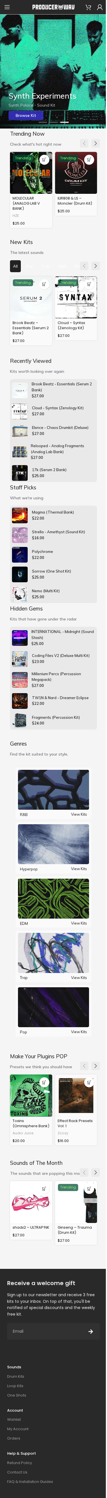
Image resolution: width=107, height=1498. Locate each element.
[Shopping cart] (88, 7)
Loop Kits (15, 1386)
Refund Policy (19, 1463)
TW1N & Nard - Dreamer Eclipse (60, 697)
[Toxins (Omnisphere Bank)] (31, 1095)
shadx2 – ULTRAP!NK (31, 1227)
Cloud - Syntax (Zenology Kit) (58, 408)
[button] (43, 122)
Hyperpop (29, 869)
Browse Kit (26, 115)
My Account (18, 1429)
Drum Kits (15, 1376)
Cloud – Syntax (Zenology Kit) (71, 325)
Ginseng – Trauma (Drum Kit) (75, 1230)
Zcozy (63, 1133)
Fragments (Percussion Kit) (56, 717)
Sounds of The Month (36, 1162)
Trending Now (27, 133)
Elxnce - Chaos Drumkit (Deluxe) (60, 427)
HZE (16, 215)
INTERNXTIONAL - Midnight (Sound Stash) (62, 634)
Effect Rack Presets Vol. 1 (75, 1123)
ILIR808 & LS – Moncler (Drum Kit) (75, 201)
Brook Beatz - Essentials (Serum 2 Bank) (62, 387)
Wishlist (14, 1419)
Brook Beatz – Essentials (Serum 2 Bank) (31, 328)
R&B (24, 814)
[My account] (100, 7)
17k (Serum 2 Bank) (49, 469)
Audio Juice (23, 1133)
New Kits (21, 242)
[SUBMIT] (90, 1331)
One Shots (16, 1395)
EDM (24, 923)
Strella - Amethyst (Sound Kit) (58, 532)
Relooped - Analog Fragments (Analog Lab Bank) (57, 448)
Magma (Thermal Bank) (53, 512)
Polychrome (42, 551)
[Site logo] (53, 7)
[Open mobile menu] (7, 7)
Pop (23, 1032)
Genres (18, 743)
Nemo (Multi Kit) (46, 591)
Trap (24, 977)
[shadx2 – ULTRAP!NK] (31, 1202)
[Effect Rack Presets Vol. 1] (76, 1095)
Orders (13, 1438)
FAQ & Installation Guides (30, 1481)
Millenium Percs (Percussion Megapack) (56, 676)
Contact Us (17, 1472)
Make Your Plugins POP (38, 1056)
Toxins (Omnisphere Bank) (31, 1123)
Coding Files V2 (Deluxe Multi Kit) (61, 655)
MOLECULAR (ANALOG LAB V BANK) (26, 203)
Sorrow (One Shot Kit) (51, 571)
